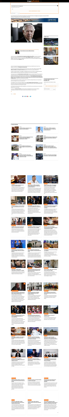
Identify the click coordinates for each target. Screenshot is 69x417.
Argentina (13, 204)
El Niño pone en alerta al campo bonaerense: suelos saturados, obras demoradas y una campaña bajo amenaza (50, 147)
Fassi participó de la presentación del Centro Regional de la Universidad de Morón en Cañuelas (50, 359)
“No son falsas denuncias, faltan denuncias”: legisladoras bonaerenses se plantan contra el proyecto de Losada (50, 402)
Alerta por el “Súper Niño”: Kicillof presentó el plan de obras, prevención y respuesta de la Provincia (18, 402)
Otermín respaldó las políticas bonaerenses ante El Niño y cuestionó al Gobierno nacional (18, 359)
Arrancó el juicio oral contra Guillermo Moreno (27, 50)
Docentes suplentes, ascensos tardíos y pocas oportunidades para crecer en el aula (18, 206)
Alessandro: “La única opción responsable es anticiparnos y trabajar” (18, 270)
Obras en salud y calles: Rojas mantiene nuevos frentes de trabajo (50, 270)
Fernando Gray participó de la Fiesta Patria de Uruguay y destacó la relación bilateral (18, 250)
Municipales (13, 225)
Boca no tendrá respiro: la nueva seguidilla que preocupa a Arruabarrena (49, 44)
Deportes (29, 313)
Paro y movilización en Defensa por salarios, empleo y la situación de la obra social (25, 147)
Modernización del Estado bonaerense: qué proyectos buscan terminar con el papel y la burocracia (34, 270)
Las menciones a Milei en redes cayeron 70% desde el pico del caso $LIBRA (34, 227)
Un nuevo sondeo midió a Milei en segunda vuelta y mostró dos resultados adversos (34, 402)
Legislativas (30, 204)
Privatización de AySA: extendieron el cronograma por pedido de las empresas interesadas (48, 62)
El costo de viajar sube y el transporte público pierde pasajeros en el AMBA (50, 185)
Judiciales (14, 93)
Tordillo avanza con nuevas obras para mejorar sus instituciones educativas (18, 227)
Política (20, 135)
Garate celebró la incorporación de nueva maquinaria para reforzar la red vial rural (50, 293)
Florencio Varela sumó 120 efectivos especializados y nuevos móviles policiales (50, 380)
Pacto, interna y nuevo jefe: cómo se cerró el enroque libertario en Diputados (34, 206)
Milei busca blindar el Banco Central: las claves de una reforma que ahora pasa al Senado (18, 380)
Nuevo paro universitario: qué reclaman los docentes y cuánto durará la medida (50, 155)
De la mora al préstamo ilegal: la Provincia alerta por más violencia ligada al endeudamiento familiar (26, 138)
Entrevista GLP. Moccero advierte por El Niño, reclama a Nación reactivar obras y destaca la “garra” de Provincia (18, 293)
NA (11, 91)
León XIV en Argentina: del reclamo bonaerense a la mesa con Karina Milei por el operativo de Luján (26, 155)
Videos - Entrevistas (15, 290)
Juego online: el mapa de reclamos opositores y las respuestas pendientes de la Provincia (34, 359)
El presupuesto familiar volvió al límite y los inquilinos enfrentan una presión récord (18, 338)
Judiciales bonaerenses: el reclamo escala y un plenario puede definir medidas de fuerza (50, 138)
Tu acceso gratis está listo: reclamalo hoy (49, 80)
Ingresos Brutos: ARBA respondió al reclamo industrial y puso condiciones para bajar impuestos (50, 129)
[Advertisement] (27, 46)
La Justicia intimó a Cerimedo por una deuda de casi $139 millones (25, 128)
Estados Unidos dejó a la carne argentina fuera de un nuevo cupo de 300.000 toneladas (50, 206)
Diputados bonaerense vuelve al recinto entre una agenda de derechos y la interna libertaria (18, 316)
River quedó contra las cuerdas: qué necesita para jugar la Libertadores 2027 (34, 316)
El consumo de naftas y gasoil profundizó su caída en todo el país (34, 380)
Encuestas (29, 225)
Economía (45, 183)
